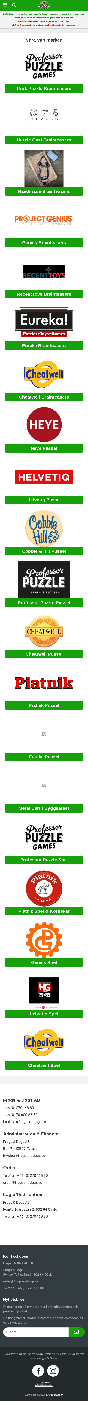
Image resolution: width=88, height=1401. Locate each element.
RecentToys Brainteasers (44, 294)
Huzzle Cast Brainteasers (44, 139)
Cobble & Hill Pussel (44, 551)
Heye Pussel (44, 448)
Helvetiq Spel (44, 1013)
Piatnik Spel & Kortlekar (44, 911)
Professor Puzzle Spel (44, 859)
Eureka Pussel (44, 756)
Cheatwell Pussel (44, 654)
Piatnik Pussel (44, 705)
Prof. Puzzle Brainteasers (44, 88)
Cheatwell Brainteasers (44, 397)
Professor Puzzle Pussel (44, 602)
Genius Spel (44, 962)
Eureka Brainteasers (44, 345)
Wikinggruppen (54, 1395)
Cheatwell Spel (44, 1065)
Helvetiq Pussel (44, 499)
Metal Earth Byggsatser (44, 808)
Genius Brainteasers (44, 242)
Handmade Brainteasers (44, 191)
